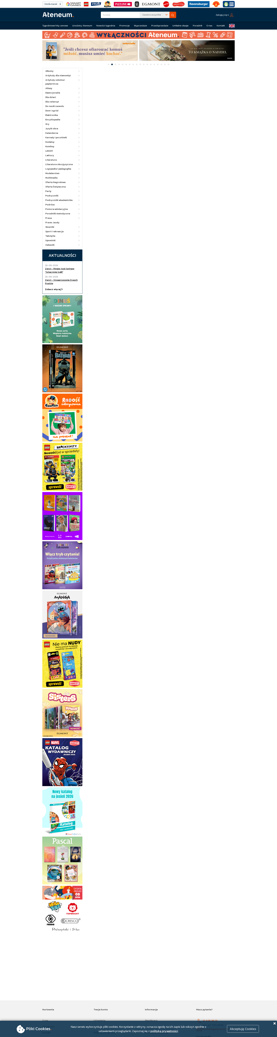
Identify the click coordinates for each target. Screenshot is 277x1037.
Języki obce (51, 128)
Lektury (49, 155)
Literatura (51, 160)
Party (48, 191)
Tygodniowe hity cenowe (55, 25)
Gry (47, 124)
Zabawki (50, 245)
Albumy (49, 71)
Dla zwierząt (52, 101)
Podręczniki (51, 195)
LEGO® (49, 151)
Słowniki (49, 227)
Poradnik (197, 25)
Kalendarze (51, 133)
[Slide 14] (154, 64)
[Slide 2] (112, 64)
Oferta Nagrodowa (55, 182)
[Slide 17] (165, 64)
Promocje (124, 25)
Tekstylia (50, 236)
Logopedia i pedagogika (58, 169)
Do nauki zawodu (54, 106)
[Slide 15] (158, 64)
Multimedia (51, 177)
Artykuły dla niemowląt (58, 75)
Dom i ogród (51, 110)
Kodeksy (50, 142)
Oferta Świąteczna (55, 186)
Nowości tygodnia (105, 25)
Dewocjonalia (52, 92)
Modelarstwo (52, 173)
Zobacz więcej (53, 289)
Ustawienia (99, 1020)
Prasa (48, 218)
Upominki (50, 240)
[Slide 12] (147, 64)
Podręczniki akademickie (58, 200)
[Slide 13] (151, 64)
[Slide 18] (168, 64)
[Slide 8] (133, 64)
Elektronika (51, 115)
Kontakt (221, 25)
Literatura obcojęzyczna (59, 164)
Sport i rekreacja (54, 231)
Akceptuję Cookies (243, 1028)
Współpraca (151, 1020)
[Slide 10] (140, 64)
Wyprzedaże (140, 25)
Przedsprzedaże (159, 25)
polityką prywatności (164, 1031)
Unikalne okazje (180, 25)
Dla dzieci (50, 97)
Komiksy (49, 146)
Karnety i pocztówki (56, 137)
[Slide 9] (137, 64)
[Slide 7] (130, 64)
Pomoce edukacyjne (56, 209)
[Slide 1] (108, 64)
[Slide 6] (126, 64)
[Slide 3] (116, 64)
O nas (209, 25)
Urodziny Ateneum (82, 25)
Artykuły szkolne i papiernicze (55, 81)
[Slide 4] (119, 64)
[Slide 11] (144, 64)
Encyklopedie (52, 119)
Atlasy (48, 88)
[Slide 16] (161, 64)
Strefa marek (51, 4)
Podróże (50, 204)
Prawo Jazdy (52, 222)
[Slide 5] (123, 64)
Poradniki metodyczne (57, 213)
